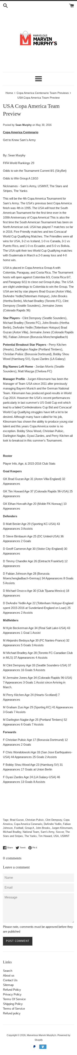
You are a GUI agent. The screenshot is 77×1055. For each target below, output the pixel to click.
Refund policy (12, 1013)
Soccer (60, 831)
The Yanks (30, 836)
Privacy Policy (12, 994)
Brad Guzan (17, 819)
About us (8, 975)
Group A (29, 827)
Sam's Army (47, 831)
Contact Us (10, 980)
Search (7, 970)
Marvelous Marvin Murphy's (41, 1035)
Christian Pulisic (34, 819)
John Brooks (43, 827)
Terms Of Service (14, 999)
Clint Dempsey (53, 819)
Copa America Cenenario (28, 824)
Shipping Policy (13, 1004)
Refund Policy (12, 989)
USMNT (64, 836)
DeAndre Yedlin (52, 824)
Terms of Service (14, 1008)
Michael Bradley (12, 831)
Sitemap (8, 985)
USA (56, 836)
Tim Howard (45, 836)
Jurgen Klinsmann (62, 827)
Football (18, 827)
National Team (31, 831)
